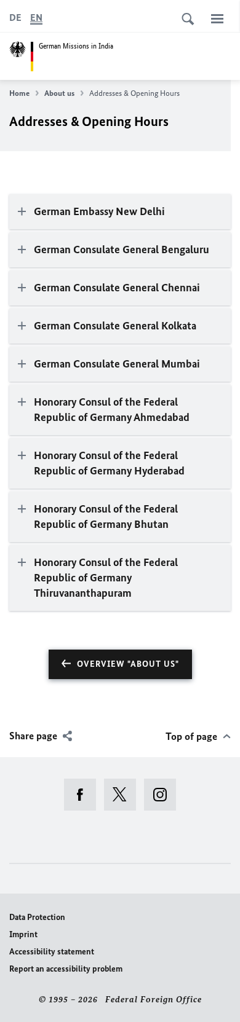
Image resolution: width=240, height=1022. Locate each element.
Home (19, 93)
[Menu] (217, 18)
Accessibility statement (51, 951)
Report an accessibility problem (65, 969)
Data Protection (37, 917)
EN (36, 17)
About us (59, 93)
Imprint (23, 934)
